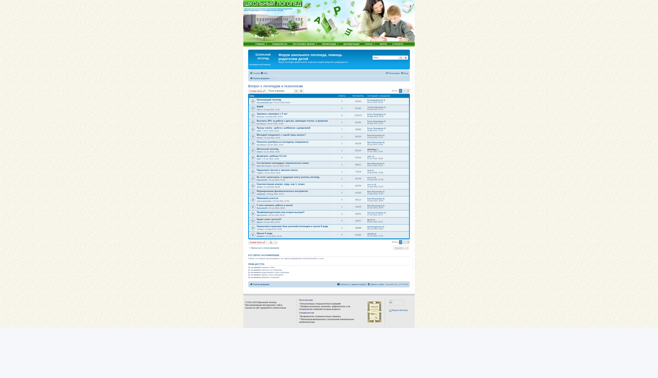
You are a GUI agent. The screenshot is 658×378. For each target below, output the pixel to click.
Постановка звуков (304, 44)
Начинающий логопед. (269, 99)
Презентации (329, 44)
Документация (351, 44)
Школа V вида (264, 233)
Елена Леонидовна (375, 114)
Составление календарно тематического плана (283, 163)
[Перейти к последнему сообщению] (384, 100)
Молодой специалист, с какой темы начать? (281, 135)
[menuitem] (263, 73)
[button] (408, 91)
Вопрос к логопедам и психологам (275, 86)
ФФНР (260, 106)
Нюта (259, 110)
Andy (369, 170)
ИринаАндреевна (374, 227)
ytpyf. (259, 131)
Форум (383, 44)
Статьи (368, 44)
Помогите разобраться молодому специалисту (282, 142)
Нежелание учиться (267, 198)
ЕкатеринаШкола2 (264, 103)
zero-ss (370, 177)
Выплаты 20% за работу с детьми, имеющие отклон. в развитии (292, 121)
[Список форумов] (263, 55)
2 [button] (404, 90)
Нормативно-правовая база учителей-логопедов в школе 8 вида (292, 226)
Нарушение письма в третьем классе (277, 170)
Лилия (259, 187)
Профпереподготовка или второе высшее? (280, 212)
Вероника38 (262, 180)
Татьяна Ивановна (375, 107)
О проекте (397, 44)
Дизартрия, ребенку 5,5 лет (272, 156)
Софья (260, 173)
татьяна (260, 229)
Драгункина (262, 215)
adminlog (371, 149)
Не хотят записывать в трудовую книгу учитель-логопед (288, 177)
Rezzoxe (260, 117)
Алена (259, 138)
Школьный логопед (267, 149)
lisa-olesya (261, 124)
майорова (261, 194)
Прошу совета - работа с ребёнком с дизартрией (283, 128)
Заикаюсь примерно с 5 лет (272, 114)
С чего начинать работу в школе (275, 205)
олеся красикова (264, 201)
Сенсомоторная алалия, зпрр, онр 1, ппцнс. (281, 184)
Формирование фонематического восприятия (282, 191)
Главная (260, 44)
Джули (259, 222)
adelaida (260, 236)
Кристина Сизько (264, 166)
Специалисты (279, 44)
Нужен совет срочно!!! (269, 219)
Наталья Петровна (375, 213)
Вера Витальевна (374, 135)
